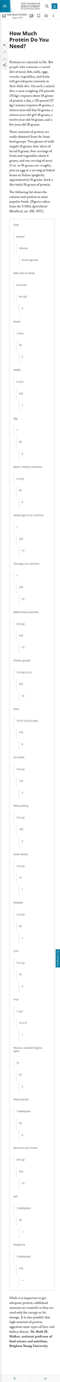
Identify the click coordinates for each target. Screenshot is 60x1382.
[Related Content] (46, 15)
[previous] (15, 1378)
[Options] (53, 15)
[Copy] (4, 59)
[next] (45, 1378)
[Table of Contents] (4, 15)
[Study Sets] (31, 15)
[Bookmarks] (38, 15)
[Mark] (4, 52)
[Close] (4, 45)
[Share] (4, 65)
